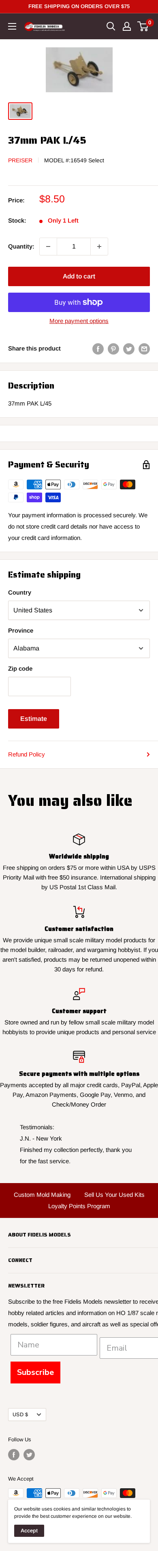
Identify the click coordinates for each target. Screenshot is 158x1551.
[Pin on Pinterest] (113, 349)
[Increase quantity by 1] (99, 246)
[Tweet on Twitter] (129, 349)
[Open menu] (12, 26)
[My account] (127, 26)
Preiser (20, 160)
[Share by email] (144, 349)
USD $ (20, 1414)
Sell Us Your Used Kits (114, 1194)
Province (20, 630)
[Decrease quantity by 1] (48, 246)
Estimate (33, 718)
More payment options (79, 320)
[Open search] (111, 26)
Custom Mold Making (42, 1194)
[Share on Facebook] (98, 349)
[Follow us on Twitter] (29, 1454)
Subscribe (35, 1372)
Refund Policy (26, 754)
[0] (143, 26)
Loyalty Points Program (79, 1206)
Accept (29, 1531)
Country (19, 592)
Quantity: (21, 246)
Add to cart (79, 276)
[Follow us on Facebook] (13, 1454)
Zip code (20, 668)
